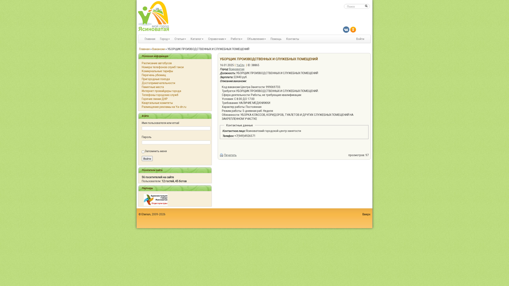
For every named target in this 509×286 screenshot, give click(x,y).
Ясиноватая (236, 69)
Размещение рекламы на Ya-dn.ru (164, 106)
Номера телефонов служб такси (163, 67)
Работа (235, 39)
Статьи (179, 39)
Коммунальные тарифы (157, 71)
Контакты (292, 39)
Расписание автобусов (157, 63)
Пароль (147, 137)
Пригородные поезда (156, 79)
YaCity (240, 65)
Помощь (276, 39)
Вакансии (158, 49)
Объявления (255, 39)
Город (164, 39)
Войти (360, 39)
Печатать (230, 155)
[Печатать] (221, 155)
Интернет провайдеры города (161, 91)
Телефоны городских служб (160, 95)
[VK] (346, 29)
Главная (150, 39)
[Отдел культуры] (156, 199)
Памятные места (153, 87)
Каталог (196, 39)
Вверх (366, 214)
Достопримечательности (158, 83)
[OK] (353, 29)
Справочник (216, 39)
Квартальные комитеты (157, 102)
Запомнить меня (156, 151)
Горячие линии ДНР (155, 98)
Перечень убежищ (154, 75)
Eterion (146, 214)
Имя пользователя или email (160, 123)
